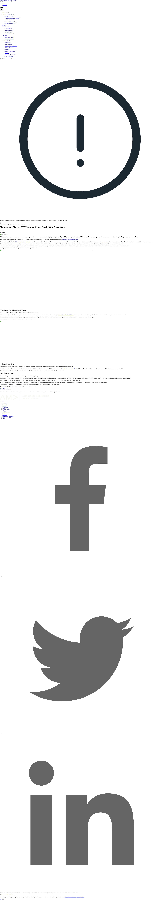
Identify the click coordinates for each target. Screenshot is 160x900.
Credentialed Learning (9, 21)
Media (3, 418)
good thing (104, 241)
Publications (4, 26)
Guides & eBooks (8, 32)
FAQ (3, 410)
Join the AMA (5, 13)
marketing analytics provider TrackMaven (22, 241)
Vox (64, 314)
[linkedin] (81, 890)
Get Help (7, 53)
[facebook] (81, 576)
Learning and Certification (7, 14)
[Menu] (1, 9)
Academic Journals (8, 30)
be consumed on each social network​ (71, 368)
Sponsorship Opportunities (10, 54)
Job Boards (4, 35)
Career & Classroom (9, 33)
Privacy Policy (5, 408)
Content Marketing (3, 388)
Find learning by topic (9, 16)
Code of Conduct (5, 409)
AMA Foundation (8, 44)
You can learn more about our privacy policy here (74, 897)
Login (3, 3)
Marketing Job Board (9, 37)
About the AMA (5, 40)
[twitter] (81, 733)
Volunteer (7, 49)
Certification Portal (6, 412)
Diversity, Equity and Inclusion (11, 46)
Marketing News (8, 28)
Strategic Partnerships (9, 56)
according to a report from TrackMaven (70, 239)
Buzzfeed (61, 314)
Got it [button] (1, 899)
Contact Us (4, 405)
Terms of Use (5, 407)
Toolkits (4, 413)
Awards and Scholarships (10, 51)
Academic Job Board (9, 39)
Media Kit (4, 411)
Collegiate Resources (9, 47)
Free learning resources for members (12, 18)
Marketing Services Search (7, 416)
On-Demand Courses (9, 19)
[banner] (80, 141)
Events (3, 25)
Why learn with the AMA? (10, 23)
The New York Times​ (69, 314)
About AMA (7, 42)
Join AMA (4, 5)
